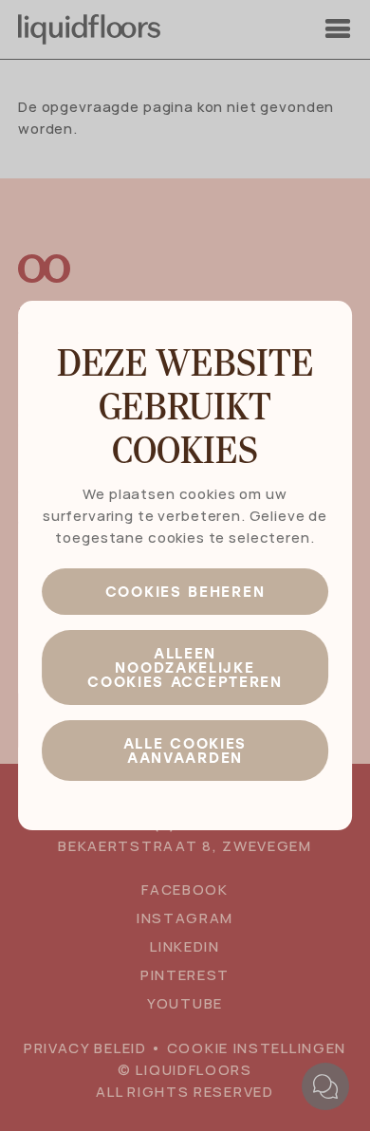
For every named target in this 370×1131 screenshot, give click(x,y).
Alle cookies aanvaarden (185, 750)
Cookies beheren (185, 591)
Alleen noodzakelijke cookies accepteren (185, 667)
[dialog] (185, 565)
